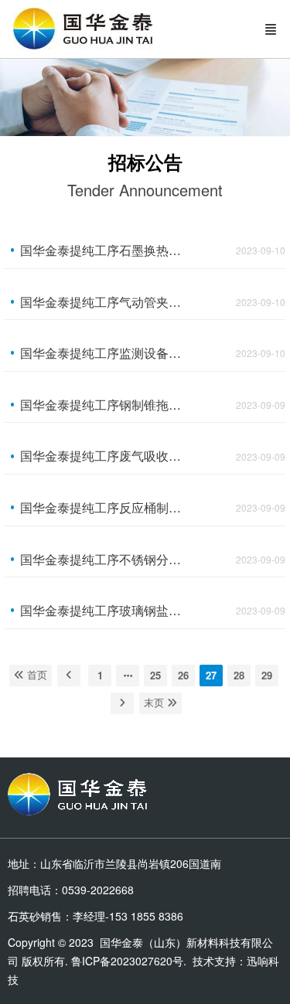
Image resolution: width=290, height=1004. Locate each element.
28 (239, 675)
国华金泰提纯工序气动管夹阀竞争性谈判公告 (103, 302)
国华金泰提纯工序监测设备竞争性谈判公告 (103, 353)
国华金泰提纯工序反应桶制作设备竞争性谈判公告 (103, 507)
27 (211, 675)
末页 (155, 703)
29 (266, 675)
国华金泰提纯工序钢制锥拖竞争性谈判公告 (103, 405)
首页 (35, 675)
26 (183, 675)
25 (155, 675)
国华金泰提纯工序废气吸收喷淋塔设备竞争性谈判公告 (103, 456)
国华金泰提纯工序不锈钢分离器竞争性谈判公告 (103, 559)
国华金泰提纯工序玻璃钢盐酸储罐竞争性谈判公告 (103, 610)
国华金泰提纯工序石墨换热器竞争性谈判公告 (103, 250)
